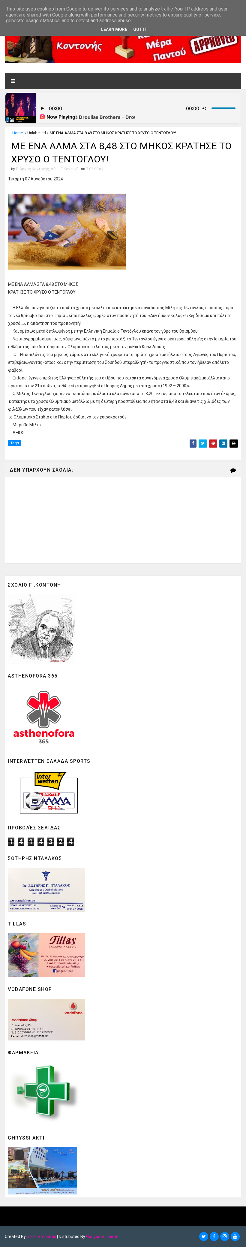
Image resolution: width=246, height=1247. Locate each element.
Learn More (114, 29)
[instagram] (224, 1236)
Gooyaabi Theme (102, 1236)
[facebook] (214, 1236)
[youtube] (235, 1236)
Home (17, 133)
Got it (140, 29)
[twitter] (203, 1236)
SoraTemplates (41, 1236)
